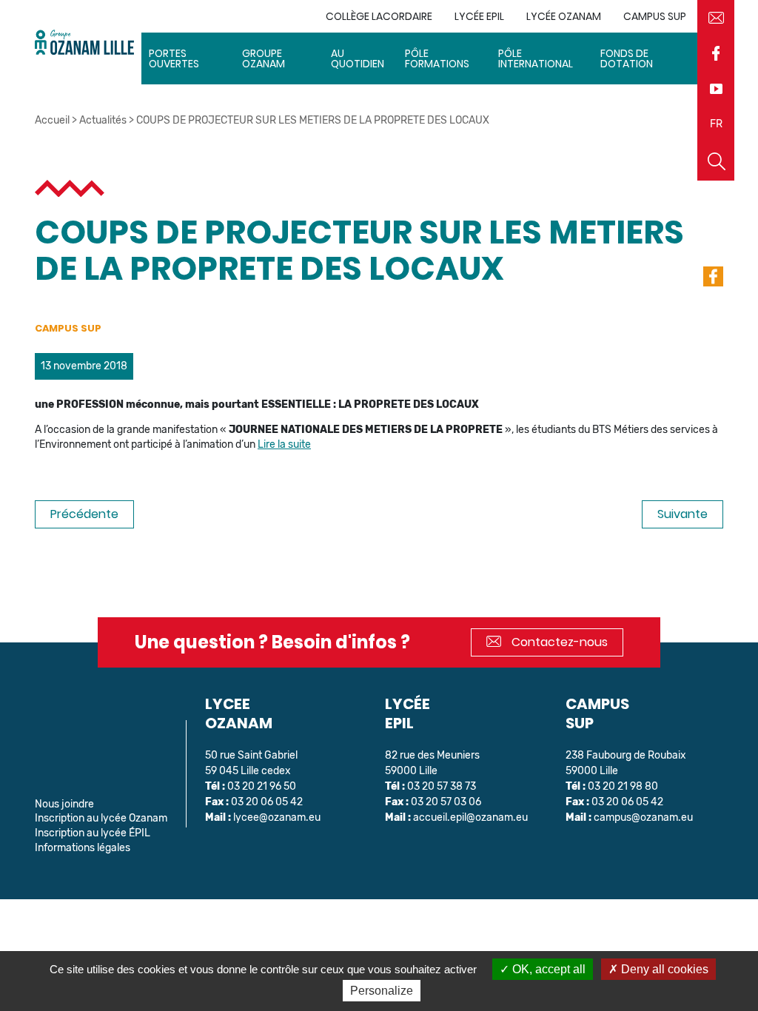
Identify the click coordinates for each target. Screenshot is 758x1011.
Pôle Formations (437, 58)
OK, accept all (547, 969)
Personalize (381, 990)
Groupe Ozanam (263, 58)
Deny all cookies (663, 969)
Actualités (103, 120)
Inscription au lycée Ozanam (101, 818)
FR (716, 124)
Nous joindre (64, 804)
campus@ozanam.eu (643, 817)
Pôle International (535, 58)
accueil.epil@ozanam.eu (470, 817)
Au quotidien (357, 58)
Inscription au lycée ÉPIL (92, 833)
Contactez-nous (558, 642)
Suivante (682, 514)
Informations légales (82, 848)
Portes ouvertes (174, 58)
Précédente (84, 514)
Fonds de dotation (626, 58)
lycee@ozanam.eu (277, 817)
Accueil (52, 120)
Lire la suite (284, 444)
